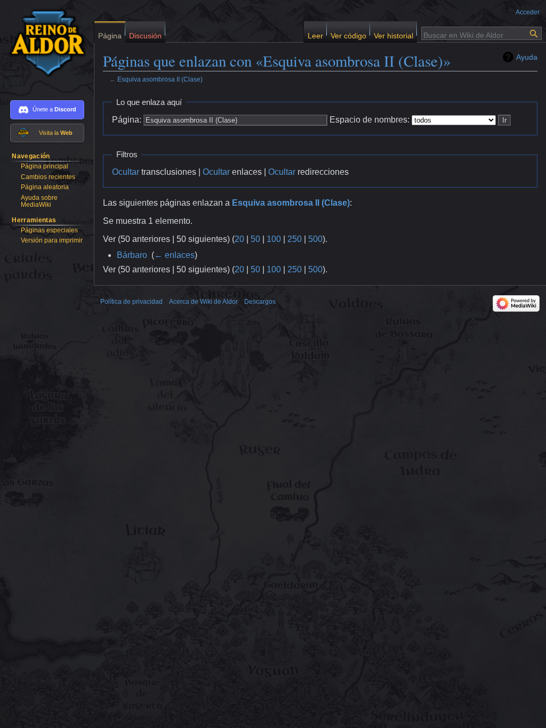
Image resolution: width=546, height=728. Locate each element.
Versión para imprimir (52, 240)
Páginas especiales (49, 230)
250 (294, 239)
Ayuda (526, 57)
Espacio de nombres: (370, 119)
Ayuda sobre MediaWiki (39, 201)
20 (239, 239)
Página (110, 33)
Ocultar (125, 171)
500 (315, 239)
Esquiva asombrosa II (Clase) (160, 79)
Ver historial (393, 33)
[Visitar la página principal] (42, 42)
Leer (315, 33)
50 (255, 239)
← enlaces (174, 255)
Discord (65, 109)
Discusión (145, 33)
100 (274, 239)
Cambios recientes (48, 177)
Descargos (260, 301)
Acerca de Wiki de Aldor (203, 301)
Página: (126, 119)
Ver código (348, 33)
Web (66, 133)
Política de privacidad (131, 301)
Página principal (44, 166)
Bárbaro (132, 255)
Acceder (528, 12)
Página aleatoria (45, 187)
